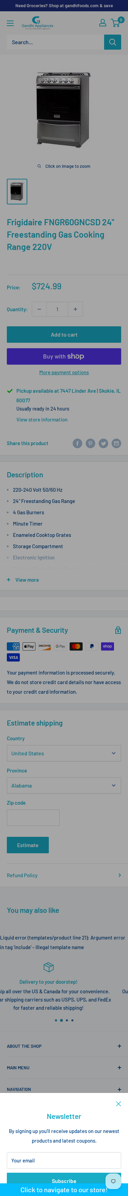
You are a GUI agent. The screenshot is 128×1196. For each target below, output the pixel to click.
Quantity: (17, 309)
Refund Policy (22, 875)
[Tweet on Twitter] (103, 443)
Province (17, 770)
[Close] (118, 1103)
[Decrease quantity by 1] (39, 309)
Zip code (16, 803)
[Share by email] (116, 443)
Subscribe (64, 1181)
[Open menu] (10, 23)
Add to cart (64, 334)
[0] (115, 23)
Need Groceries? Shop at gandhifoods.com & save (64, 5)
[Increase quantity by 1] (75, 309)
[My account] (102, 22)
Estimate (28, 845)
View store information (42, 419)
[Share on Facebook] (77, 443)
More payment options (64, 372)
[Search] (112, 42)
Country (16, 738)
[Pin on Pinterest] (90, 443)
